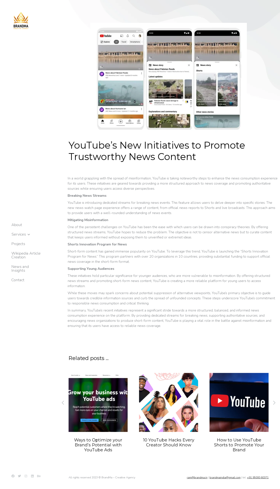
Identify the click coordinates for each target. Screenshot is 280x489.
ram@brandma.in (197, 477)
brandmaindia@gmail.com (225, 477)
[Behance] (38, 476)
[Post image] (98, 402)
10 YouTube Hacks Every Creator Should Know (168, 442)
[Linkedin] (32, 476)
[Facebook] (12, 476)
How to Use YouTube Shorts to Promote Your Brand (239, 445)
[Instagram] (25, 476)
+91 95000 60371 (258, 477)
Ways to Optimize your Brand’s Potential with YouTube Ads (98, 445)
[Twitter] (19, 476)
